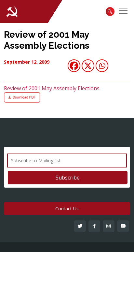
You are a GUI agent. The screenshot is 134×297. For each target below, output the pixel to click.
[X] (88, 65)
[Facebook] (74, 65)
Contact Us (67, 208)
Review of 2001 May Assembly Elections (46, 40)
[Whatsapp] (102, 65)
